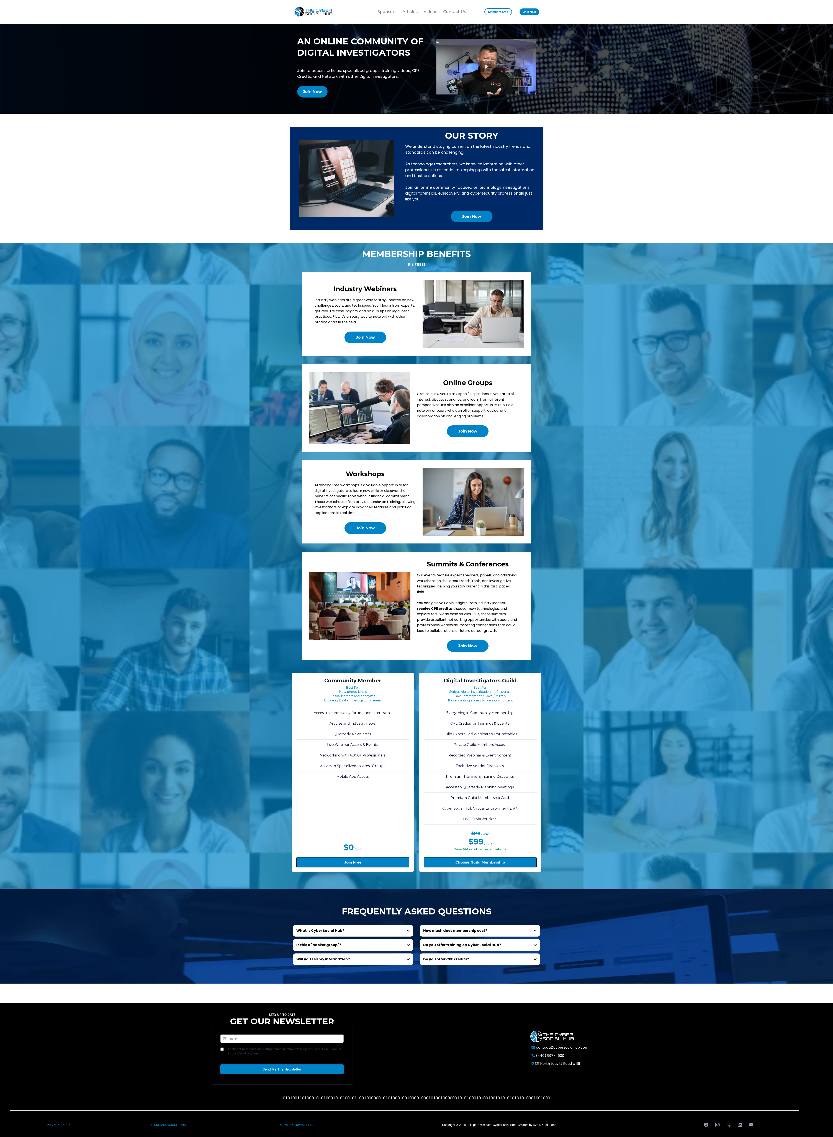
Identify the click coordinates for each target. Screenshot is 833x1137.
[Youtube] (751, 1124)
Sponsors (386, 11)
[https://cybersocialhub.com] (313, 12)
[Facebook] (706, 1124)
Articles (410, 11)
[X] (728, 1124)
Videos (430, 11)
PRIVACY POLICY (58, 1125)
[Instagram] (717, 1124)
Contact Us (454, 11)
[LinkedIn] (740, 1124)
